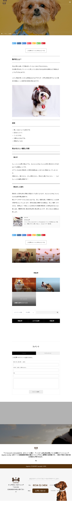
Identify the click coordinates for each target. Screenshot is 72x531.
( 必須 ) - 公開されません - (20, 367)
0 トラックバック (48, 353)
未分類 (36, 14)
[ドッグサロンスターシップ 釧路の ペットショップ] (36, 448)
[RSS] (36, 460)
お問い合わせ (40, 491)
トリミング (27, 219)
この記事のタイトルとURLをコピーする (36, 50)
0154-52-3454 (40, 485)
